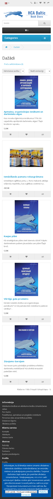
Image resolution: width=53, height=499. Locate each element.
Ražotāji (5, 445)
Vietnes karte (7, 437)
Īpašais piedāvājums (10, 454)
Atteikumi (6, 434)
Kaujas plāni (10, 236)
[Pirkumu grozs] (44, 3)
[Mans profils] (36, 3)
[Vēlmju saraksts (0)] (40, 3)
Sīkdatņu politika (9, 423)
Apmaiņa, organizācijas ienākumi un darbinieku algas (23, 113)
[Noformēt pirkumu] (48, 3)
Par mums (6, 412)
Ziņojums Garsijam (14, 361)
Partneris (6, 451)
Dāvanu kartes (8, 448)
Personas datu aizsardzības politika (17, 418)
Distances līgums (9, 421)
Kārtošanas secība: (12, 71)
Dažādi (17, 47)
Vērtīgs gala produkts (16, 298)
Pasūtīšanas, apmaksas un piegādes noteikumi (21, 415)
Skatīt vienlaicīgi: (37, 71)
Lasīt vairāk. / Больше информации (21, 492)
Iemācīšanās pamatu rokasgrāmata (23, 176)
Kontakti (5, 431)
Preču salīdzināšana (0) (13, 64)
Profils (5, 462)
